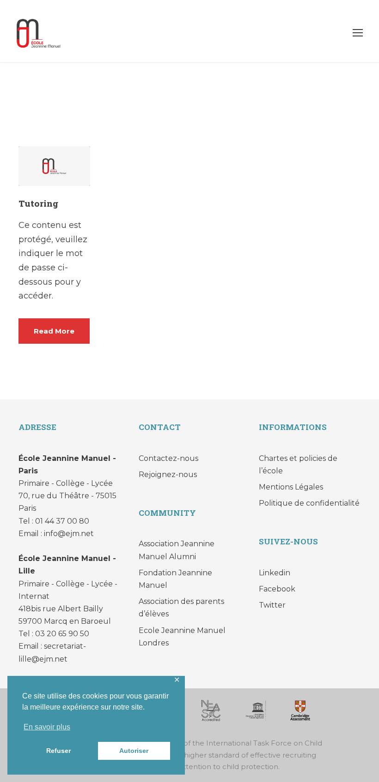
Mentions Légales (291, 487)
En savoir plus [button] (47, 727)
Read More (54, 331)
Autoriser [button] (133, 750)
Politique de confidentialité (309, 503)
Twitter (272, 605)
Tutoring (38, 203)
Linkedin (274, 572)
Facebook (277, 589)
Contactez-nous (168, 458)
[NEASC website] (211, 709)
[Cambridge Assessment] (300, 709)
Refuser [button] (58, 750)
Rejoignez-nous (168, 474)
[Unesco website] (255, 709)
